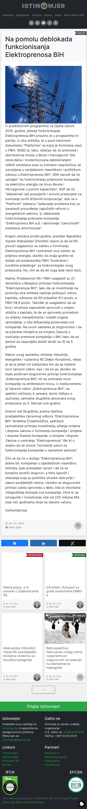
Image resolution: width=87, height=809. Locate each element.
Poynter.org (52, 764)
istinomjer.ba (10, 728)
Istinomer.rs (52, 752)
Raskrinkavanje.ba (56, 757)
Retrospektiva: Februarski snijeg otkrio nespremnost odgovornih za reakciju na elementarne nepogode (64, 658)
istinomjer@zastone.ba (16, 739)
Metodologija (10, 757)
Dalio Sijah (15, 527)
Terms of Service (26, 802)
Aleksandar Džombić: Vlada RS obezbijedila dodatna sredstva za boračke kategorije (19, 654)
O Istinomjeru (10, 752)
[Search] (55, 23)
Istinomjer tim (10, 760)
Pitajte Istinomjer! (43, 706)
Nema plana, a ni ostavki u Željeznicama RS (20, 591)
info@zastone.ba (73, 732)
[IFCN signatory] (10, 785)
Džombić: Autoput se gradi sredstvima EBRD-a (64, 591)
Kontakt (7, 764)
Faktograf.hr (52, 760)
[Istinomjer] (43, 5)
